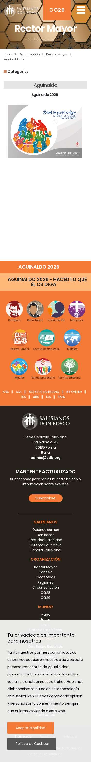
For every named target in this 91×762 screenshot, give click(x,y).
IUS (48, 396)
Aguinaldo (12, 59)
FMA (61, 396)
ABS (36, 396)
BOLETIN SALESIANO (44, 391)
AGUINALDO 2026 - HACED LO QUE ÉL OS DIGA (47, 282)
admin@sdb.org (46, 457)
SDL (19, 391)
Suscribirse (45, 498)
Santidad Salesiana (45, 539)
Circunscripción (45, 587)
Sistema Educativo (45, 545)
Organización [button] (45, 559)
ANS (6, 391)
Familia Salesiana (46, 550)
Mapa (45, 614)
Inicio (8, 54)
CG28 (45, 592)
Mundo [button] (45, 607)
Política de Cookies (32, 743)
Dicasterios (45, 577)
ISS (23, 396)
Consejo (46, 572)
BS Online (74, 391)
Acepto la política (30, 727)
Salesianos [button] (45, 522)
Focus (46, 619)
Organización (29, 54)
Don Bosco (46, 534)
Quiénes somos (45, 529)
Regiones (45, 582)
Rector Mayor (57, 54)
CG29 (57, 10)
